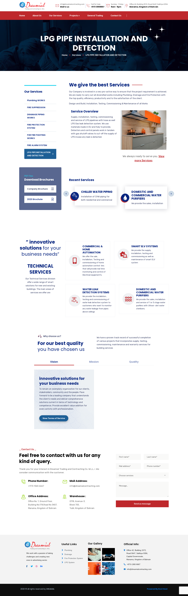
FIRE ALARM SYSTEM (37, 145)
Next (171, 194)
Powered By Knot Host (157, 589)
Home (65, 55)
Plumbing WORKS (36, 100)
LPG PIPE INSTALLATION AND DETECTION (38, 154)
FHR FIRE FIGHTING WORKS (36, 137)
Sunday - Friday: (117, 4)
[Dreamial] (32, 6)
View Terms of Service (54, 418)
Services (76, 55)
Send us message (142, 504)
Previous (66, 194)
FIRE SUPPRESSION (36, 107)
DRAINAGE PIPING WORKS (36, 116)
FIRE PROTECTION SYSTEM (36, 126)
